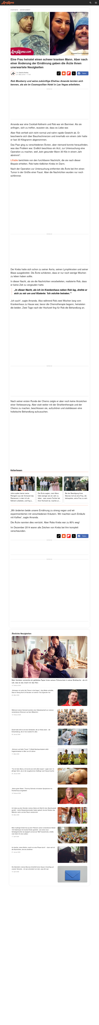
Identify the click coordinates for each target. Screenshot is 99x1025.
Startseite (14, 9)
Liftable (14, 160)
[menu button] (95, 2)
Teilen (84, 73)
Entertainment (25, 9)
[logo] (8, 2)
